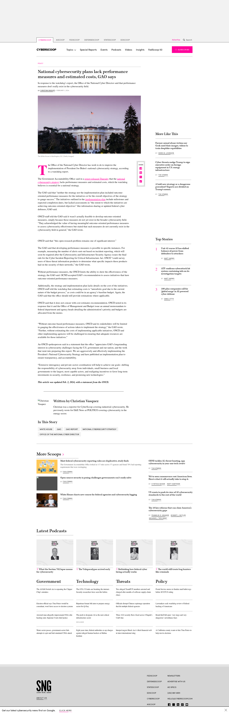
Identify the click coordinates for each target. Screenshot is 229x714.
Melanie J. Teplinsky (158, 518)
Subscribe (183, 49)
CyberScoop (45, 40)
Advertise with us (176, 681)
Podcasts (116, 49)
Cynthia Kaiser (158, 484)
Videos (128, 49)
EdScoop (125, 40)
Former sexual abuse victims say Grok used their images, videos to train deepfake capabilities (171, 146)
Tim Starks (163, 175)
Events (104, 49)
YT (186, 704)
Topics (69, 49)
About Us (41, 698)
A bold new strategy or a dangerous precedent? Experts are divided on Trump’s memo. (172, 187)
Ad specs (171, 687)
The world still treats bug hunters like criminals (173, 570)
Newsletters (173, 675)
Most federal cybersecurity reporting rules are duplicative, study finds (94, 460)
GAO (59, 429)
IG (182, 704)
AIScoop (60, 40)
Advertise (176, 40)
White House (46, 429)
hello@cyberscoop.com (180, 698)
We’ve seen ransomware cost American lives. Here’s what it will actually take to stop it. (170, 478)
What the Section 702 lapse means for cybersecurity (54, 570)
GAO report (72, 429)
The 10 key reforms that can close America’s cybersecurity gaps (170, 509)
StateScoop (110, 40)
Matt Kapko (169, 258)
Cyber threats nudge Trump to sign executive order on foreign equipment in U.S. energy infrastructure (172, 166)
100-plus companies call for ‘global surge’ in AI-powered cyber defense (174, 291)
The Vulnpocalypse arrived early (94, 569)
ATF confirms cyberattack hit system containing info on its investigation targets (175, 271)
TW (173, 704)
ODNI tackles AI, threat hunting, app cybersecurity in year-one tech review (167, 462)
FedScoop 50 (155, 49)
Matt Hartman (173, 484)
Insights (140, 49)
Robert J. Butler (178, 515)
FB (168, 704)
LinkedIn (178, 704)
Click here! (65, 710)
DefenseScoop (91, 40)
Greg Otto (169, 299)
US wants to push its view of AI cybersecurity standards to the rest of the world (171, 493)
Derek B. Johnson (166, 153)
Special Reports (88, 49)
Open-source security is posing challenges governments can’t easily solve (95, 477)
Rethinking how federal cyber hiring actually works (131, 570)
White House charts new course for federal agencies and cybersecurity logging (98, 494)
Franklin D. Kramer (160, 515)
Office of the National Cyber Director (59, 434)
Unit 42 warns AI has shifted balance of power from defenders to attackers (175, 251)
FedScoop (74, 40)
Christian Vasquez (47, 90)
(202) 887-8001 (173, 693)
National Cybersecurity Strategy (99, 429)
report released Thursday (97, 178)
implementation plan (95, 199)
